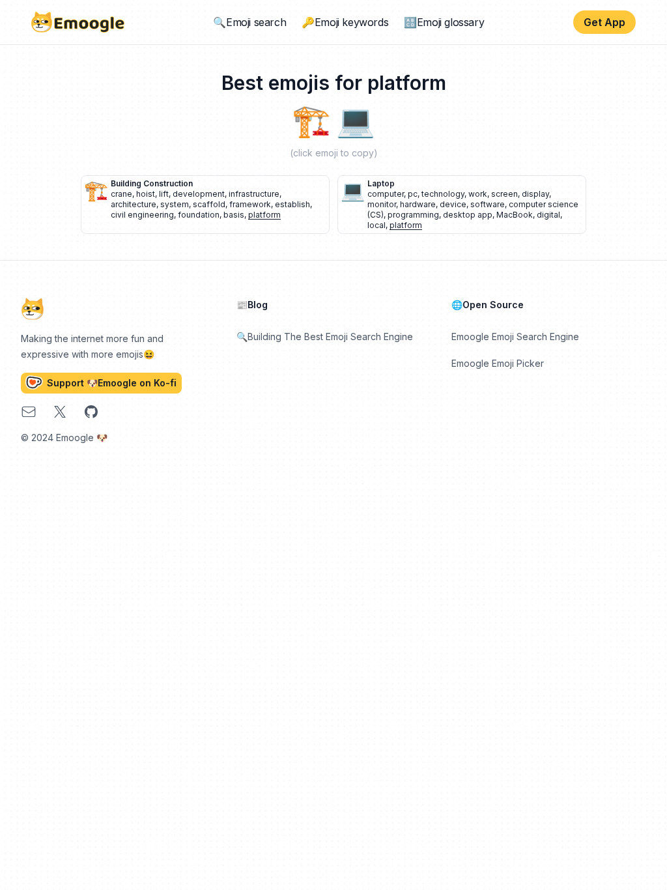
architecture (133, 204)
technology (442, 194)
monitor (381, 204)
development (199, 194)
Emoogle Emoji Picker (497, 363)
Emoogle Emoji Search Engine (515, 336)
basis (233, 215)
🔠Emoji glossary (444, 22)
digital (548, 215)
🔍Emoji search (249, 22)
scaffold (209, 204)
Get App (604, 22)
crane (121, 194)
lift (164, 194)
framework (250, 204)
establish (292, 204)
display (535, 194)
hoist (145, 194)
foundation (199, 215)
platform (264, 215)
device (453, 204)
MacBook (514, 215)
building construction (152, 183)
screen (504, 194)
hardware (418, 204)
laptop (381, 183)
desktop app (467, 215)
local (376, 225)
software (487, 204)
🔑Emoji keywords (345, 22)
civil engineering (142, 215)
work (477, 194)
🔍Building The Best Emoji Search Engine (324, 336)
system (174, 204)
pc (413, 194)
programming (413, 215)
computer (385, 194)
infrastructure (254, 194)
